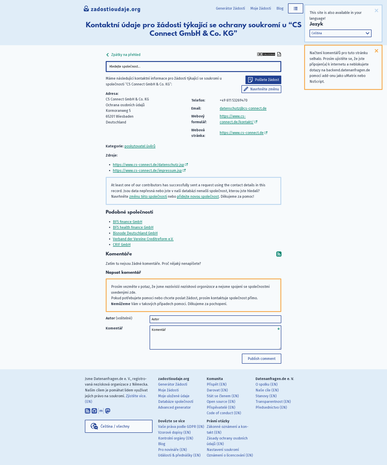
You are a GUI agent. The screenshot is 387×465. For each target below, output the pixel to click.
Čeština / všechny (115, 426)
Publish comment (261, 359)
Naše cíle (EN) (267, 390)
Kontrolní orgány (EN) (175, 438)
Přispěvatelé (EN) (221, 407)
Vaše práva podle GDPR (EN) (181, 427)
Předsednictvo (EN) (271, 407)
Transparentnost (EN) (273, 401)
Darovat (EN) (217, 390)
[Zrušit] (376, 10)
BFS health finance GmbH (133, 227)
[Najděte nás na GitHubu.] (94, 410)
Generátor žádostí (230, 8)
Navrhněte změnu (264, 89)
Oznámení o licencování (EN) (230, 455)
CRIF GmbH (122, 244)
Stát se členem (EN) (223, 396)
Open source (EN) (221, 401)
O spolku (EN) (266, 384)
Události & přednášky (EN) (179, 455)
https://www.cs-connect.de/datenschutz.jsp (148, 165)
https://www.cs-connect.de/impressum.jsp (147, 170)
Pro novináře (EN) (172, 450)
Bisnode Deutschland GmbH (135, 233)
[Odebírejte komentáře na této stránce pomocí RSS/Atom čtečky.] (278, 254)
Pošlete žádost (267, 80)
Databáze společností (175, 401)
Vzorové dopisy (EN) (174, 432)
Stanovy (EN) (266, 396)
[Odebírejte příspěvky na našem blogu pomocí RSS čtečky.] (87, 410)
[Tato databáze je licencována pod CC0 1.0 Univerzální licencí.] (266, 55)
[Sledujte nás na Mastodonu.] (107, 410)
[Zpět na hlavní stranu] (112, 10)
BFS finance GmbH (127, 222)
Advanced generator (174, 407)
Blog (280, 8)
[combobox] (193, 66)
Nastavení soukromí (223, 450)
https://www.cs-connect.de (242, 133)
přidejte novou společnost (198, 196)
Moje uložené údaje (173, 396)
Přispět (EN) (216, 384)
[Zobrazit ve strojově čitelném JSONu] (278, 55)
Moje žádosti (260, 8)
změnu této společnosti (148, 196)
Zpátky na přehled (125, 55)
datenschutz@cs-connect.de (243, 108)
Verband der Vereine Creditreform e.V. (143, 239)
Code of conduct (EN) (224, 413)
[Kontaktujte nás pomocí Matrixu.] (101, 410)
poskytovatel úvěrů (140, 146)
